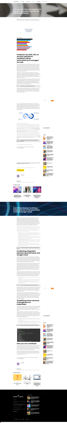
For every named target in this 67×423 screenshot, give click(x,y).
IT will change (33, 20)
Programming (39, 1)
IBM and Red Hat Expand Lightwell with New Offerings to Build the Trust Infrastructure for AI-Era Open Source (37, 196)
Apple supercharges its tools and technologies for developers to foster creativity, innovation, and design (37, 384)
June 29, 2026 (48, 355)
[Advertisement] (28, 98)
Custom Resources (34, 312)
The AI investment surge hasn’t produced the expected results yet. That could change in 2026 (50, 174)
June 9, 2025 (37, 386)
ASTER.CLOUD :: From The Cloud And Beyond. (21, 44)
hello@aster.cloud (19, 163)
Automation (14, 7)
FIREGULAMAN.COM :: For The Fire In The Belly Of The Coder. (23, 47)
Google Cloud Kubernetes (35, 307)
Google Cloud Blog (21, 147)
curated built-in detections (36, 128)
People (17, 382)
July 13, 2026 (48, 156)
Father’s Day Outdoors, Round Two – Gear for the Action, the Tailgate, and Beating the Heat (35, 413)
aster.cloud (22, 362)
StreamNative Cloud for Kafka (29, 222)
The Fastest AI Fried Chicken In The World (50, 166)
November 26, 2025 (17, 385)
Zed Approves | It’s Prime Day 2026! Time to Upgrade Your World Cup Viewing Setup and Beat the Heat (35, 397)
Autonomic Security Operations (24, 182)
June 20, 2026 (32, 410)
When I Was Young (49, 350)
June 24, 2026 (32, 403)
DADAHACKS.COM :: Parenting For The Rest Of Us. (22, 41)
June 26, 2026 (48, 176)
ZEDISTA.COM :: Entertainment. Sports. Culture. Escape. (23, 42)
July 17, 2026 (27, 197)
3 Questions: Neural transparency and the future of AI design (27, 196)
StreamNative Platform (33, 223)
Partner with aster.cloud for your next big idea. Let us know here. (28, 30)
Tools (43, 1)
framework (33, 88)
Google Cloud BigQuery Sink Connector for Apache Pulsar (28, 260)
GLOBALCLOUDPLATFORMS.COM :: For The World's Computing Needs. (24, 46)
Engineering (33, 1)
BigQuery (21, 261)
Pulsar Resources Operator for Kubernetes (29, 308)
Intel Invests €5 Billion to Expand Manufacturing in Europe (50, 155)
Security (33, 182)
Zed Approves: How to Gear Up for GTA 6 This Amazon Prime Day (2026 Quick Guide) (35, 405)
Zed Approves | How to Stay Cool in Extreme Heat (50, 170)
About (46, 1)
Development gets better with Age (27, 383)
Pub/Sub (37, 259)
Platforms (22, 1)
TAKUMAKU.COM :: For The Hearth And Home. (21, 43)
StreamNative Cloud (21, 221)
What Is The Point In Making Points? (17, 384)
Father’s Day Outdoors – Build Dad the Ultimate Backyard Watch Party (35, 409)
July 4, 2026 (48, 351)
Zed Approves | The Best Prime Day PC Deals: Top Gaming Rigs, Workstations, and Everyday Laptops (35, 401)
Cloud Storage (27, 289)
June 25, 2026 (32, 399)
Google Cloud (29, 182)
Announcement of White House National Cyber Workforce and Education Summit (24, 144)
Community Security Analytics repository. (22, 131)
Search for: (44, 99)
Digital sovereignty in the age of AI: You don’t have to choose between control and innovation (50, 138)
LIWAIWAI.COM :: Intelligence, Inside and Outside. (22, 45)
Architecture (28, 1)
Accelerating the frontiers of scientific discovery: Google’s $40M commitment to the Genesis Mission (50, 147)
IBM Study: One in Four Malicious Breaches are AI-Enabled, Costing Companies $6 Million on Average (17, 196)
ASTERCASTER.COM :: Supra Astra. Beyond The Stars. (22, 48)
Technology (20, 7)
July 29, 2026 (48, 144)
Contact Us (27, 419)
